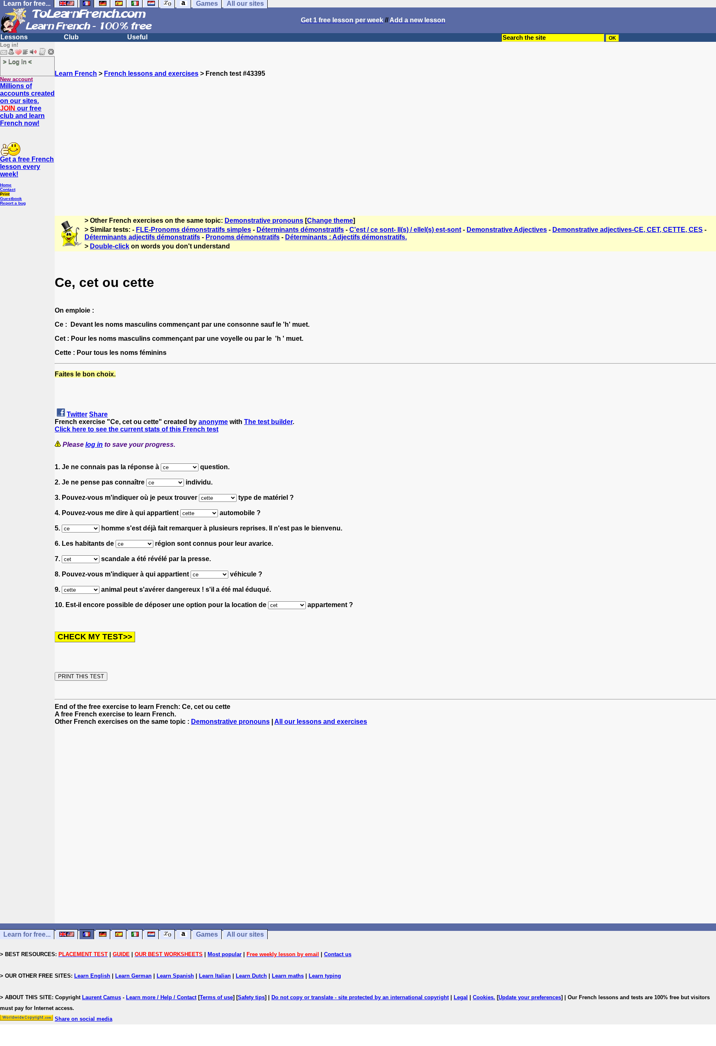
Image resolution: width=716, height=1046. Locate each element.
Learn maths (288, 976)
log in (94, 444)
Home (6, 185)
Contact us (337, 954)
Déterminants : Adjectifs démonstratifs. (346, 237)
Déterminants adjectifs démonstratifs (142, 237)
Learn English (92, 976)
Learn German (133, 976)
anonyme (213, 421)
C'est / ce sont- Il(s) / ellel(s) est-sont (405, 229)
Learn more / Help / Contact (161, 997)
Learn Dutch (251, 976)
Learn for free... (27, 934)
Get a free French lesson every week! (27, 167)
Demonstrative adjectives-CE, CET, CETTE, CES (627, 229)
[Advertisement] (385, 135)
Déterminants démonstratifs (300, 229)
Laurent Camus (101, 997)
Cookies (483, 997)
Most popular (225, 954)
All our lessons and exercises (320, 721)
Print (5, 194)
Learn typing (325, 976)
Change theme (330, 220)
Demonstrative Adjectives (507, 229)
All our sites (245, 934)
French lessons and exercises (151, 73)
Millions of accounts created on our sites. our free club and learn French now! (27, 104)
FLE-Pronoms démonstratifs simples (193, 229)
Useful (137, 37)
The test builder (268, 421)
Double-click (109, 246)
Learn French (76, 73)
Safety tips (251, 997)
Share (98, 414)
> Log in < (17, 61)
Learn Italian (215, 976)
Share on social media (83, 1019)
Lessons (14, 37)
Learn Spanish (175, 976)
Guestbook (11, 198)
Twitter (77, 414)
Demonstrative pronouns (264, 220)
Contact (7, 189)
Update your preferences (529, 997)
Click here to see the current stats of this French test (136, 429)
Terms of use (216, 997)
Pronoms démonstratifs (243, 237)
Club (71, 37)
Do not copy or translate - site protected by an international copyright (360, 997)
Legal (461, 997)
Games (207, 934)
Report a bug (13, 203)
